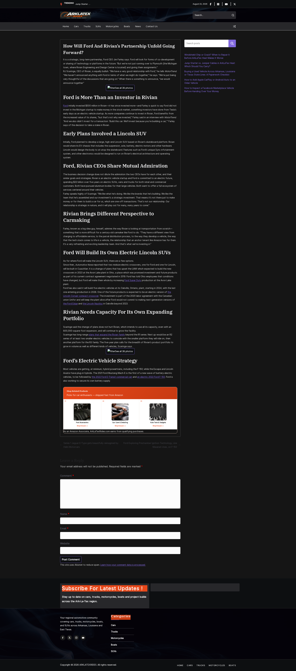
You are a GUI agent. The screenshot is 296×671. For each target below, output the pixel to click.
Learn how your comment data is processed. (123, 564)
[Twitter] (234, 4)
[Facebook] (212, 4)
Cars (76, 26)
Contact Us (152, 26)
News (138, 26)
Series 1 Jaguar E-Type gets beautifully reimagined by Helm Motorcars (91, 445)
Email (64, 528)
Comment (67, 475)
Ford (65, 105)
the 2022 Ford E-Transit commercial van (112, 377)
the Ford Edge (70, 303)
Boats (127, 26)
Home (66, 26)
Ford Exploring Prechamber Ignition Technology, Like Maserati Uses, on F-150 (150, 445)
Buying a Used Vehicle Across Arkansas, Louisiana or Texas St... (83, 4)
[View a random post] (234, 26)
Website (65, 543)
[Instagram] (220, 4)
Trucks (87, 26)
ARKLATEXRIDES (88, 664)
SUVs (98, 26)
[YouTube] (83, 637)
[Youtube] (228, 4)
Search (232, 43)
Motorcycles (112, 26)
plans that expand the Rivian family (107, 334)
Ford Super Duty (132, 280)
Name (64, 513)
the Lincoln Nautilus (93, 303)
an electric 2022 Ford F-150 (151, 377)
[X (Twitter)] (69, 637)
